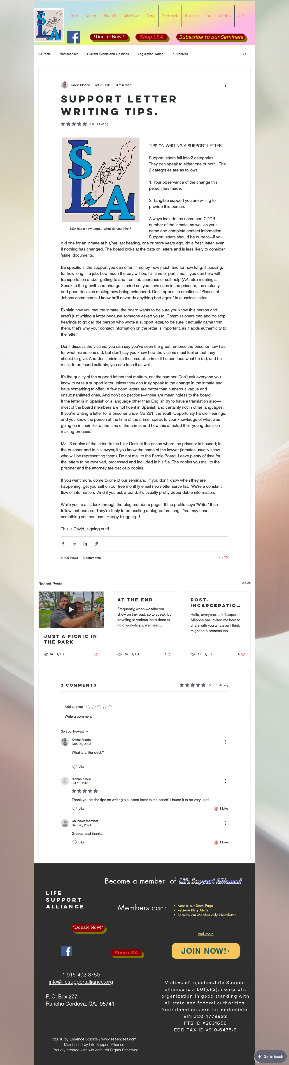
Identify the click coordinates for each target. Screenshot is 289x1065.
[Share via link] (96, 544)
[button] (245, 54)
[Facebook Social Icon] (73, 37)
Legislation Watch (150, 54)
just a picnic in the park (71, 639)
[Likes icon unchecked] (75, 766)
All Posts (44, 54)
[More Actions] (225, 741)
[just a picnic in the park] (71, 610)
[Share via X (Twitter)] (74, 544)
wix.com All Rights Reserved (113, 1049)
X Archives (180, 54)
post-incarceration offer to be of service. (216, 602)
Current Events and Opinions (108, 54)
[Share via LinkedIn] (85, 544)
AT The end (135, 600)
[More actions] (225, 85)
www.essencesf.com (118, 1039)
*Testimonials (69, 54)
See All (246, 583)
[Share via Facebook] (63, 544)
